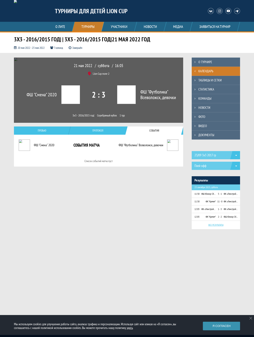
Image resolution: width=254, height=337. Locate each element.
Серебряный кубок (107, 115)
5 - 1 (220, 193)
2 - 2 (220, 216)
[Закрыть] (251, 318)
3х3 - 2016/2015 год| (83, 115)
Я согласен (222, 325)
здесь (130, 328)
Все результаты (216, 225)
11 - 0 (219, 201)
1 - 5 (220, 209)
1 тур (122, 115)
